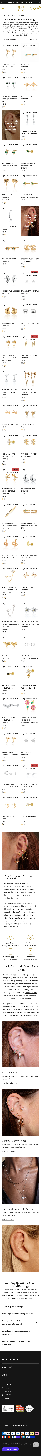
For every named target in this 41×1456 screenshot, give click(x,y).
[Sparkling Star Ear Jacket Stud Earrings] (11, 740)
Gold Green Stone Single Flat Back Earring (28, 165)
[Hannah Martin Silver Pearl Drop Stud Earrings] (11, 378)
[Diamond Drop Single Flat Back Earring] (30, 674)
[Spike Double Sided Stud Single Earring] (11, 511)
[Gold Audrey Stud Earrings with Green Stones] (11, 151)
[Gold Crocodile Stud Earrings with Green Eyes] (30, 511)
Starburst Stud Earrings (27, 97)
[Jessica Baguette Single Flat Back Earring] (11, 442)
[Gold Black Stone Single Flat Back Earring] (11, 674)
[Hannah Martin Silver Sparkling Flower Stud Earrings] (30, 610)
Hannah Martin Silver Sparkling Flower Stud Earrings (30, 624)
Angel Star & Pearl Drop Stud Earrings (29, 132)
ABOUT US (7, 1367)
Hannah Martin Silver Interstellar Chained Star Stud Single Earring (10, 625)
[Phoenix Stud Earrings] (11, 279)
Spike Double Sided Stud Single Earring (9, 524)
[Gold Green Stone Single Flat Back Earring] (30, 151)
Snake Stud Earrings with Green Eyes (10, 556)
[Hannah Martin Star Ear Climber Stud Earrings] (11, 477)
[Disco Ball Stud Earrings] (11, 311)
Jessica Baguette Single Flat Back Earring (8, 456)
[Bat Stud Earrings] (11, 644)
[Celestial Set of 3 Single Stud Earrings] (11, 772)
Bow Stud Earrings (28, 424)
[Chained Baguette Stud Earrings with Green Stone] (11, 84)
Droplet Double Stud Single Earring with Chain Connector (10, 589)
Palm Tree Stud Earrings (7, 196)
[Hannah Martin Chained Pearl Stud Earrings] (30, 378)
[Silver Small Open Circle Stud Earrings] (30, 644)
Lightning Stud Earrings (8, 817)
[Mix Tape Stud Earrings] (30, 311)
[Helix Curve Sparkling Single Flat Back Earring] (11, 706)
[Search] (31, 8)
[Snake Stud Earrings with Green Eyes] (11, 543)
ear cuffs (30, 983)
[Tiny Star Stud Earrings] (30, 740)
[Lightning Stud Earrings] (11, 804)
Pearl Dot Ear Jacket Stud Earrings (10, 65)
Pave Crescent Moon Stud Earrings (29, 455)
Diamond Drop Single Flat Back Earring (29, 686)
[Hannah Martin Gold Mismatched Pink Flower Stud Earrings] (30, 706)
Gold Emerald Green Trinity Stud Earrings (29, 196)
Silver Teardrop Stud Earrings (29, 489)
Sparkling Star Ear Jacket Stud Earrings (10, 753)
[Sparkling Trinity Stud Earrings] (30, 279)
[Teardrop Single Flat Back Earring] (30, 543)
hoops (21, 983)
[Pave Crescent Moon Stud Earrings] (30, 442)
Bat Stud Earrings (9, 656)
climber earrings (31, 992)
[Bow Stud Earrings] (30, 412)
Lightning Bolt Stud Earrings (29, 356)
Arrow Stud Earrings (10, 424)
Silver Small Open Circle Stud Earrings (29, 657)
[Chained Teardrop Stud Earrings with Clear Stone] (11, 343)
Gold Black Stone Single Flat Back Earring (9, 688)
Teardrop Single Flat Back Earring (29, 556)
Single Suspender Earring (9, 228)
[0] (38, 8)
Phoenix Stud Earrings (11, 291)
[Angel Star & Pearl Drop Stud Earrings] (30, 119)
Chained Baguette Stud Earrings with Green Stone (11, 99)
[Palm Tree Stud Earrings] (11, 183)
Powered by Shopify (32, 1444)
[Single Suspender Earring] (11, 215)
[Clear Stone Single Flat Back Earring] (30, 804)
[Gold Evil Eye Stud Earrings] (11, 247)
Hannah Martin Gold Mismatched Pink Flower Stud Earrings (29, 720)
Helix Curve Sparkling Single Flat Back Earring (10, 720)
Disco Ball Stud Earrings (8, 324)
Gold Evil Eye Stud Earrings (9, 260)
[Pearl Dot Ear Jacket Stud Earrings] (11, 52)
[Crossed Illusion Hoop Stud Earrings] (30, 247)
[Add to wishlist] (4, 46)
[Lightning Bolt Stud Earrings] (30, 343)
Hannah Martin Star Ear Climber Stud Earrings (9, 491)
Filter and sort (10, 39)
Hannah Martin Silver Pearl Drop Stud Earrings (10, 392)
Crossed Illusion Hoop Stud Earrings (30, 260)
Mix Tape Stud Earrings (30, 323)
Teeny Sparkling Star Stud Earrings (29, 785)
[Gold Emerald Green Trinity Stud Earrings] (30, 183)
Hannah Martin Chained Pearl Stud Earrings (28, 392)
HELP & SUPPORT (11, 1359)
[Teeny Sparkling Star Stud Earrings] (30, 772)
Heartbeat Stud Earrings (27, 588)
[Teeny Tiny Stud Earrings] (30, 52)
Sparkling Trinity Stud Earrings (30, 292)
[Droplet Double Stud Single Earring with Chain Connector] (11, 575)
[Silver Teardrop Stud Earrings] (30, 477)
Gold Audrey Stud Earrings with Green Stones (10, 165)
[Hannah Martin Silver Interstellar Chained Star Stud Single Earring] (11, 610)
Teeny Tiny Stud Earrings (27, 65)
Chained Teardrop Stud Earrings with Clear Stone (9, 357)
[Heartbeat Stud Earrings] (30, 575)
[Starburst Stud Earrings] (30, 84)
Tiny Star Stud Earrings (26, 753)
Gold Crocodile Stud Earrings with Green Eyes (29, 525)
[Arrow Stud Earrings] (11, 412)
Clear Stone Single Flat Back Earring (28, 817)
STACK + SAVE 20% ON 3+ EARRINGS (22, 2)
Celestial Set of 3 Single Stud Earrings (10, 785)
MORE (5, 1375)
